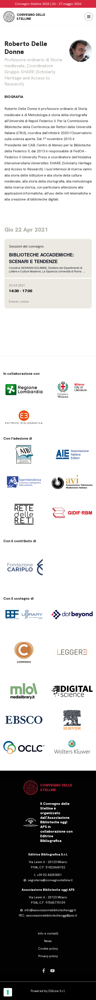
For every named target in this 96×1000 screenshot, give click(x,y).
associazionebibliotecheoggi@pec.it (51, 915)
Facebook (43, 970)
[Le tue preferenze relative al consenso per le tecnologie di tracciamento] (8, 992)
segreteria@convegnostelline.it (50, 880)
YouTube (52, 970)
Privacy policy (48, 956)
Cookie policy (48, 948)
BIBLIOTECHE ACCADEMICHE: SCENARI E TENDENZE (41, 257)
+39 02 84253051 (49, 875)
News (48, 941)
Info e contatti (48, 933)
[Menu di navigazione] (89, 17)
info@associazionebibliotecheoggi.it (50, 910)
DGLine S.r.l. (56, 991)
